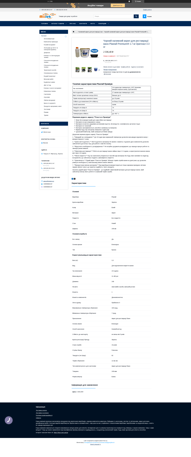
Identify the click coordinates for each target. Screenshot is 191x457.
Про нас (73, 23)
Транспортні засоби (50, 70)
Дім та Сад (47, 85)
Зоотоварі (47, 109)
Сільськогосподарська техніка (51, 61)
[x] (74, 179)
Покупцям (102, 23)
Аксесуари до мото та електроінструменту (51, 48)
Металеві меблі (48, 79)
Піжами (46, 112)
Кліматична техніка (50, 91)
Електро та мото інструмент (52, 88)
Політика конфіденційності (44, 415)
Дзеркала (47, 52)
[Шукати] (136, 16)
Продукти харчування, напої (53, 106)
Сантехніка (47, 94)
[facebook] (72, 179)
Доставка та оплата (42, 413)
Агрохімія (47, 97)
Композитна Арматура (51, 41)
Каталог (44, 36)
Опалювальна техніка (50, 73)
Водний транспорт (49, 76)
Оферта (38, 418)
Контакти (83, 23)
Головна (44, 23)
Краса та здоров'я (49, 103)
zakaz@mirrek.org (48, 181)
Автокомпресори (49, 38)
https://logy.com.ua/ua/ (61, 432)
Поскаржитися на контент (91, 442)
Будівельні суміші (49, 82)
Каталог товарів (57, 23)
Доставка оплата (41, 410)
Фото (92, 23)
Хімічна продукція (49, 100)
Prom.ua (105, 440)
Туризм (46, 115)
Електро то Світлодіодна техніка (52, 56)
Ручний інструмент (49, 44)
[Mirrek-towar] (47, 18)
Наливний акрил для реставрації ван (90, 32)
